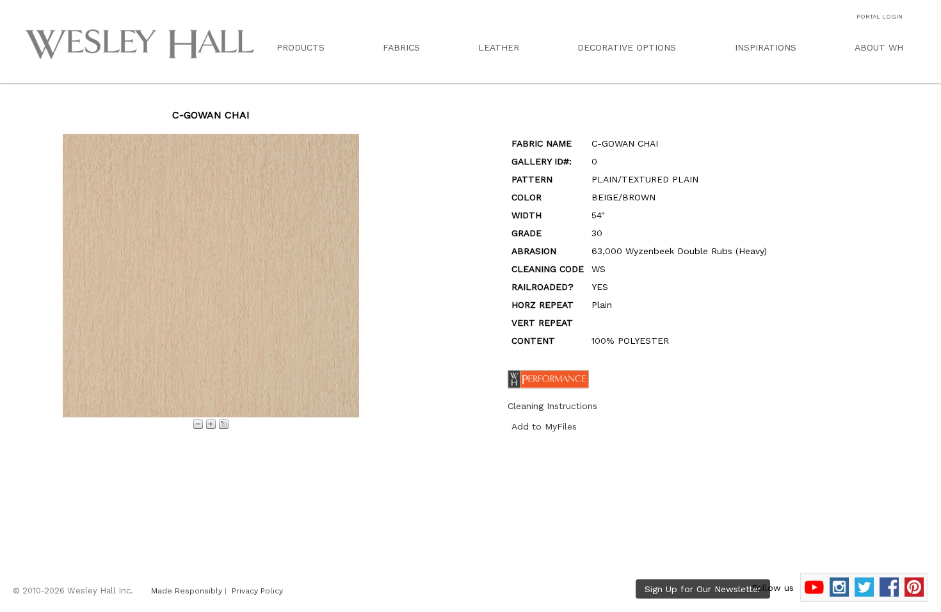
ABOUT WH (879, 47)
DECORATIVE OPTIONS (626, 47)
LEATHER (498, 47)
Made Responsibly (186, 590)
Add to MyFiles (544, 426)
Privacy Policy (257, 590)
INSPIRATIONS (765, 47)
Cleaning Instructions (552, 406)
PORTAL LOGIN (880, 16)
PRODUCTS (301, 47)
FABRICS (401, 47)
